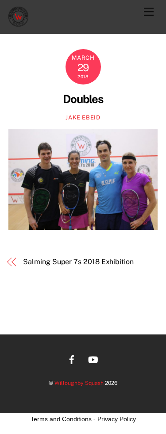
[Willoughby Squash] (18, 22)
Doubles (83, 99)
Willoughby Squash (79, 383)
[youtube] (93, 358)
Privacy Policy (116, 418)
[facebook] (72, 358)
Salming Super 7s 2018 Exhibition (78, 261)
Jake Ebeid (83, 117)
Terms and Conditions (61, 418)
